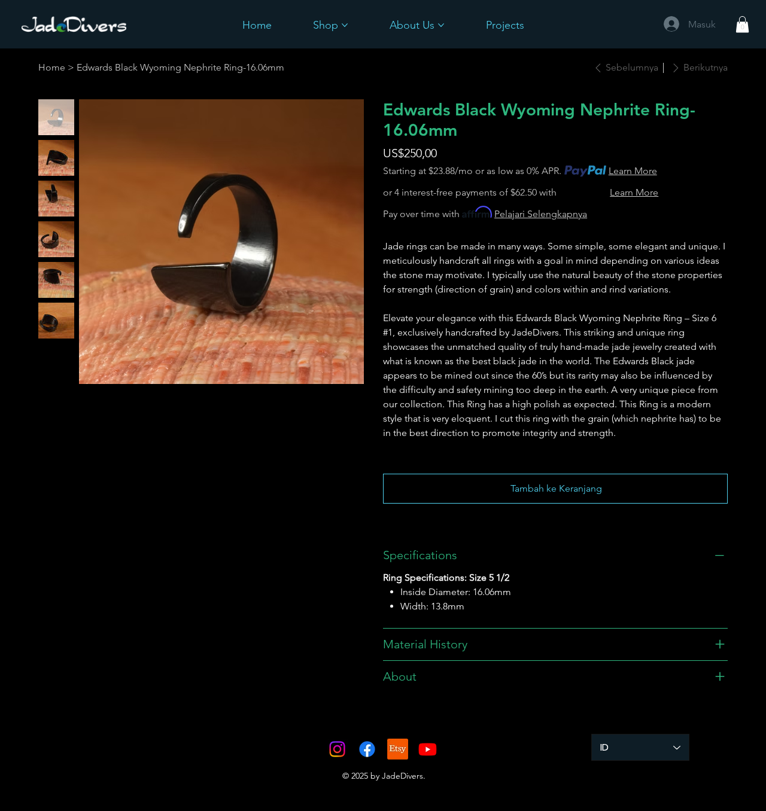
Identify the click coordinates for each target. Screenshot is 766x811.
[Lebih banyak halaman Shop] (345, 25)
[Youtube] (427, 749)
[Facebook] (367, 749)
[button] (742, 24)
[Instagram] (337, 749)
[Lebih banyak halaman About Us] (441, 25)
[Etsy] (397, 749)
